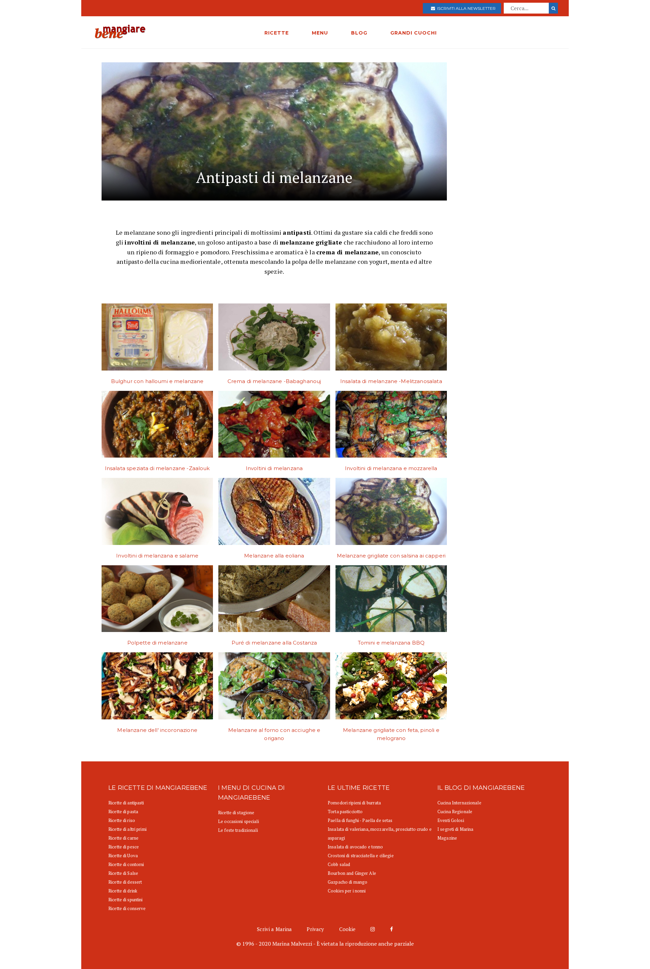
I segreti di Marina (455, 829)
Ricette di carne (123, 838)
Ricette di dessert (125, 882)
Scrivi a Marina (274, 929)
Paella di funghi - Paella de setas (360, 820)
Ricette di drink (122, 891)
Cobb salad (339, 864)
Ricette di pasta (123, 811)
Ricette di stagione (236, 812)
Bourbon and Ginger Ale (352, 873)
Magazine (447, 838)
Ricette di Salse (123, 873)
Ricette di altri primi (127, 829)
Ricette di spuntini (125, 900)
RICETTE (276, 33)
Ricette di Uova (123, 855)
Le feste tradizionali (238, 830)
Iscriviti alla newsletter (465, 8)
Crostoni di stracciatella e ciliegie (361, 855)
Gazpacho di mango (347, 882)
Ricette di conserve (127, 908)
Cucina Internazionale (459, 803)
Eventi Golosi (450, 820)
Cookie (347, 929)
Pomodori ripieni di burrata (354, 803)
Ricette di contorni (126, 864)
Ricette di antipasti (126, 803)
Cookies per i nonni (347, 891)
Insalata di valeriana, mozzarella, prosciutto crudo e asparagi (380, 833)
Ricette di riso (121, 820)
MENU (320, 33)
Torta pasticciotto (345, 811)
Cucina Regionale (454, 811)
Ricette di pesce (123, 847)
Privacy (315, 929)
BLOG (359, 33)
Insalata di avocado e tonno (355, 847)
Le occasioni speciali (238, 821)
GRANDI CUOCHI (413, 33)
